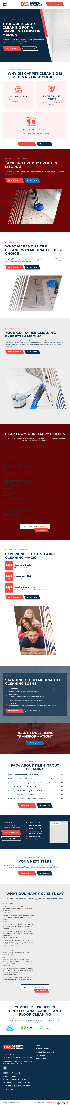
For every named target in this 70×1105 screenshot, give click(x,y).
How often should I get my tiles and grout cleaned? (29, 783)
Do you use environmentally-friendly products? (27, 799)
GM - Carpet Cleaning (9, 1102)
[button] (4, 4)
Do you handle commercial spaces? (22, 787)
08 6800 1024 (57, 867)
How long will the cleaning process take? (25, 791)
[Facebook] (5, 1068)
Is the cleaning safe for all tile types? (23, 774)
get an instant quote (39, 867)
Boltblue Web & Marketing (50, 1102)
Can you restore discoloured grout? (22, 795)
